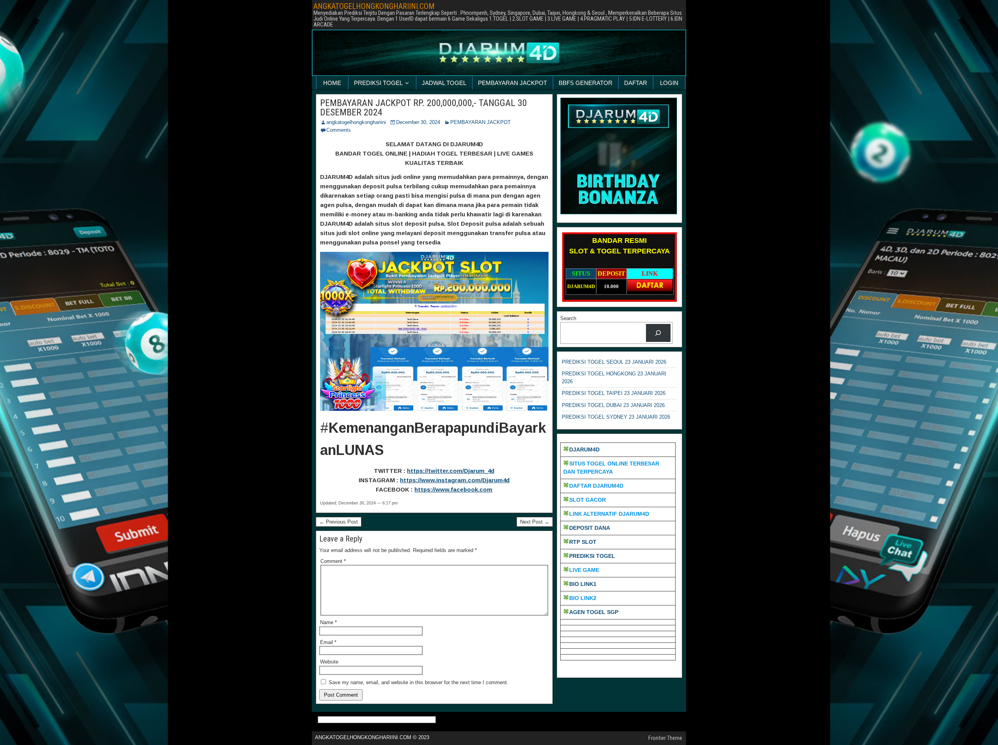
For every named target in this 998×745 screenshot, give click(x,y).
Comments (338, 130)
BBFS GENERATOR (585, 83)
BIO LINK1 (582, 584)
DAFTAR (635, 83)
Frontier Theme (665, 737)
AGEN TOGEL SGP (593, 612)
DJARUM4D (584, 449)
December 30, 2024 (418, 122)
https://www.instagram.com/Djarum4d (455, 480)
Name (328, 622)
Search (568, 318)
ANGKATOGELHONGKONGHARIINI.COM (374, 6)
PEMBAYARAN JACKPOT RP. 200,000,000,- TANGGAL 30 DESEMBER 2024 (423, 107)
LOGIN (669, 83)
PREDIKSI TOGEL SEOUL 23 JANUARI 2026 (614, 362)
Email (328, 642)
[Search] (658, 333)
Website (329, 662)
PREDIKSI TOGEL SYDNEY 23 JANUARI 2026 (616, 417)
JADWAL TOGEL (444, 83)
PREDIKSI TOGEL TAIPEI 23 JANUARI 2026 (613, 393)
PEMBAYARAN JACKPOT (512, 83)
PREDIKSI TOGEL (378, 83)
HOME (332, 83)
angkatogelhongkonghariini (356, 122)
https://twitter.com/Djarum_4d (450, 470)
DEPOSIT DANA (589, 528)
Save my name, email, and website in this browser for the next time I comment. (418, 682)
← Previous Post (338, 522)
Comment (333, 561)
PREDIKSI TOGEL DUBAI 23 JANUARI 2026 (613, 405)
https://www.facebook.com (453, 489)
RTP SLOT (582, 542)
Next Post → (534, 522)
